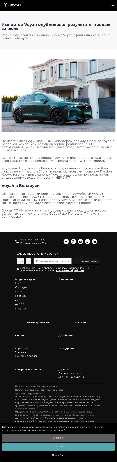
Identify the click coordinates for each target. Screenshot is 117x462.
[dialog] (58, 442)
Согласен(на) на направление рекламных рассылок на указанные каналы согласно (54, 269)
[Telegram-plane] (66, 241)
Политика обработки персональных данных (36, 386)
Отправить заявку (87, 261)
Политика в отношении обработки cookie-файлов (39, 390)
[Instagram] (73, 241)
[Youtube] (80, 241)
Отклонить (59, 437)
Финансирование (37, 322)
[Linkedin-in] (94, 241)
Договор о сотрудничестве (28, 393)
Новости (80, 322)
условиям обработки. (70, 270)
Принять (58, 446)
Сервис (20, 335)
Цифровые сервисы (28, 369)
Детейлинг (65, 335)
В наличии (65, 279)
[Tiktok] (87, 241)
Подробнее (58, 455)
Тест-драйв (66, 348)
